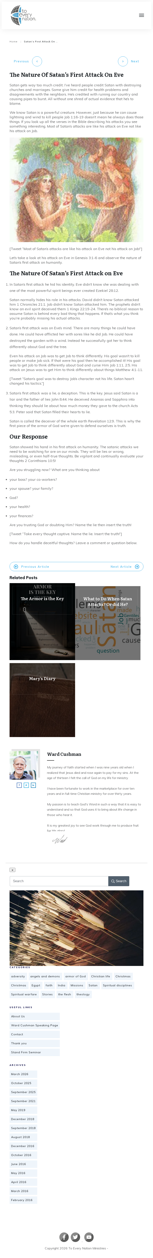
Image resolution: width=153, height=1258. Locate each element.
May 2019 (18, 1110)
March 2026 (19, 1074)
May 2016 (18, 1173)
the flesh (64, 994)
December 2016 (22, 1146)
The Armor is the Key (42, 621)
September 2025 (23, 1092)
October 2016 (21, 1155)
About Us (18, 1016)
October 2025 (21, 1083)
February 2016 (21, 1200)
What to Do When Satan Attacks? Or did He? (108, 623)
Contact (17, 1034)
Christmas (123, 976)
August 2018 (20, 1137)
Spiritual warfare (24, 994)
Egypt (36, 985)
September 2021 (23, 1101)
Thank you (19, 1043)
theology (83, 994)
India (61, 985)
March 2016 (19, 1191)
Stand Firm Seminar (26, 1052)
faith (49, 985)
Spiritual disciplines (117, 985)
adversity (18, 976)
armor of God (75, 976)
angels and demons (45, 976)
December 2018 (22, 1119)
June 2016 (18, 1164)
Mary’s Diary (42, 700)
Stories (47, 994)
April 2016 (18, 1182)
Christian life (100, 976)
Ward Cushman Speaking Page (34, 1025)
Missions (77, 985)
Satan (93, 985)
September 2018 (23, 1128)
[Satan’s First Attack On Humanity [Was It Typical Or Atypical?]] (76, 928)
